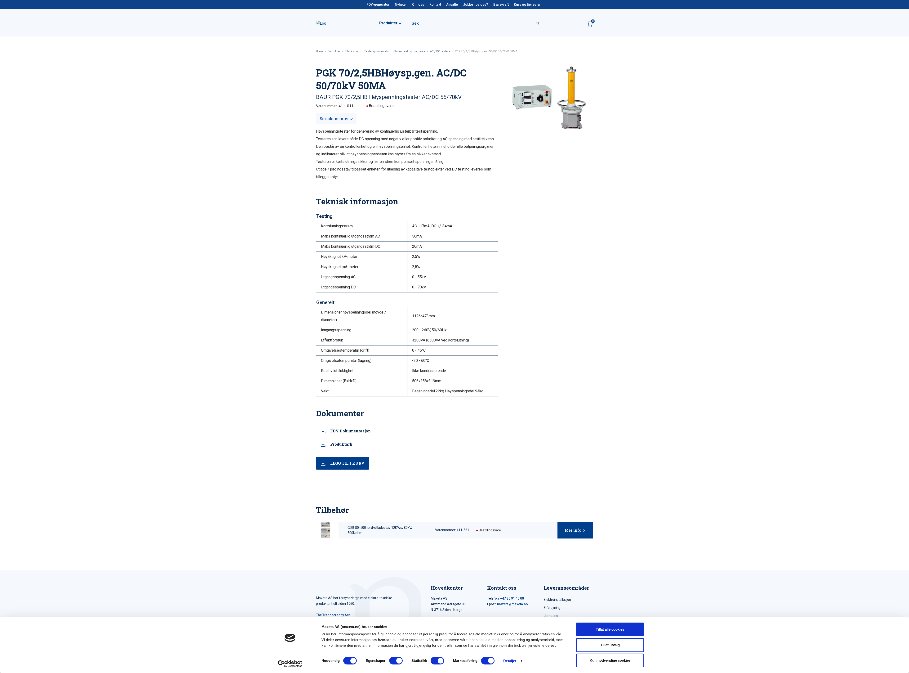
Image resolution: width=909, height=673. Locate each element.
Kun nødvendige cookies (610, 660)
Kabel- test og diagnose (409, 51)
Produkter (334, 51)
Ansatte (452, 4)
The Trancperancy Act (333, 615)
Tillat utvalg (610, 645)
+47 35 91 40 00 (512, 598)
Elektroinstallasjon (557, 599)
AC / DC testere (440, 51)
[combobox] (475, 23)
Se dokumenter (335, 118)
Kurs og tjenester (527, 4)
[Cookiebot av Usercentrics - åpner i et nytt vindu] (290, 663)
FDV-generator (378, 4)
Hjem (319, 51)
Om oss (418, 4)
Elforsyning (352, 51)
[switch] (396, 660)
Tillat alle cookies (610, 629)
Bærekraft (501, 4)
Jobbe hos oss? (475, 4)
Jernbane (551, 616)
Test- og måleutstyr (377, 51)
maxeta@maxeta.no (512, 604)
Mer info (573, 530)
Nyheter (401, 4)
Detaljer (509, 661)
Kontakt (435, 4)
